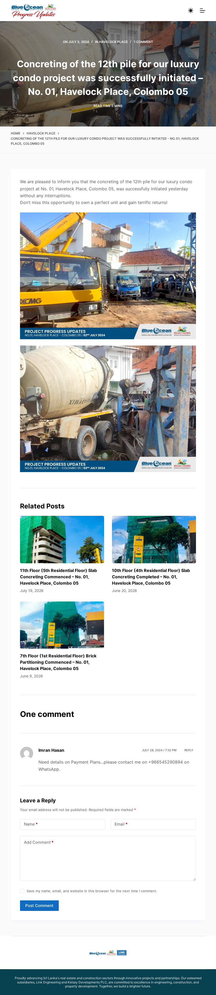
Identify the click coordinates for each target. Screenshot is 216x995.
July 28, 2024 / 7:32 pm (159, 750)
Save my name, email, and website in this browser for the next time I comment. (92, 891)
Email (121, 824)
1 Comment (143, 42)
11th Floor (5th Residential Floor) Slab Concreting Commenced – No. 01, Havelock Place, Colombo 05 (58, 577)
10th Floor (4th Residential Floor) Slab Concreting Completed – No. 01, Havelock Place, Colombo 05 (151, 577)
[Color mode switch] (190, 10)
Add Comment (38, 842)
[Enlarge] (189, 219)
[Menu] (202, 10)
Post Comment (39, 905)
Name (31, 824)
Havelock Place (113, 42)
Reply (188, 750)
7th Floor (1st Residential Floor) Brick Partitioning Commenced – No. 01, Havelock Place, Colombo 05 (58, 662)
